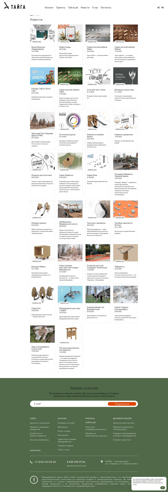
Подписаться (122, 403)
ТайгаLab (73, 7)
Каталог (49, 7)
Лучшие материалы (39, 440)
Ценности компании (40, 423)
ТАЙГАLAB (90, 423)
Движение (63, 427)
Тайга (31, 15)
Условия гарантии (122, 440)
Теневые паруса (65, 445)
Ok (163, 488)
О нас (95, 7)
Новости (85, 7)
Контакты (106, 7)
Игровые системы (66, 423)
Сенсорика (63, 435)
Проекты (60, 7)
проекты (90, 418)
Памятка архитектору (123, 423)
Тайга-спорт (64, 450)
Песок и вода (64, 431)
